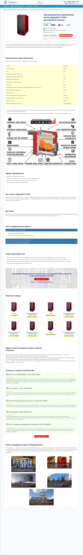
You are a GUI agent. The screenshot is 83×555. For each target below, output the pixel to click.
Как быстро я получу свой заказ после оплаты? (18, 242)
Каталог (8, 6)
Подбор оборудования (18, 6)
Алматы (41, 3)
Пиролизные (27, 9)
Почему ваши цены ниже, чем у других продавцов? (19, 240)
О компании (29, 6)
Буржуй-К (33, 9)
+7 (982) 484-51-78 (72, 2)
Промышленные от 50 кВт (41, 9)
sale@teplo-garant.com (73, 3)
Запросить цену (66, 35)
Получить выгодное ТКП (41, 279)
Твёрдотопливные (20, 9)
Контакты (36, 6)
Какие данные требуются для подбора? (16, 230)
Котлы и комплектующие (11, 9)
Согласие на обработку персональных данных (44, 282)
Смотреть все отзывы (41, 436)
